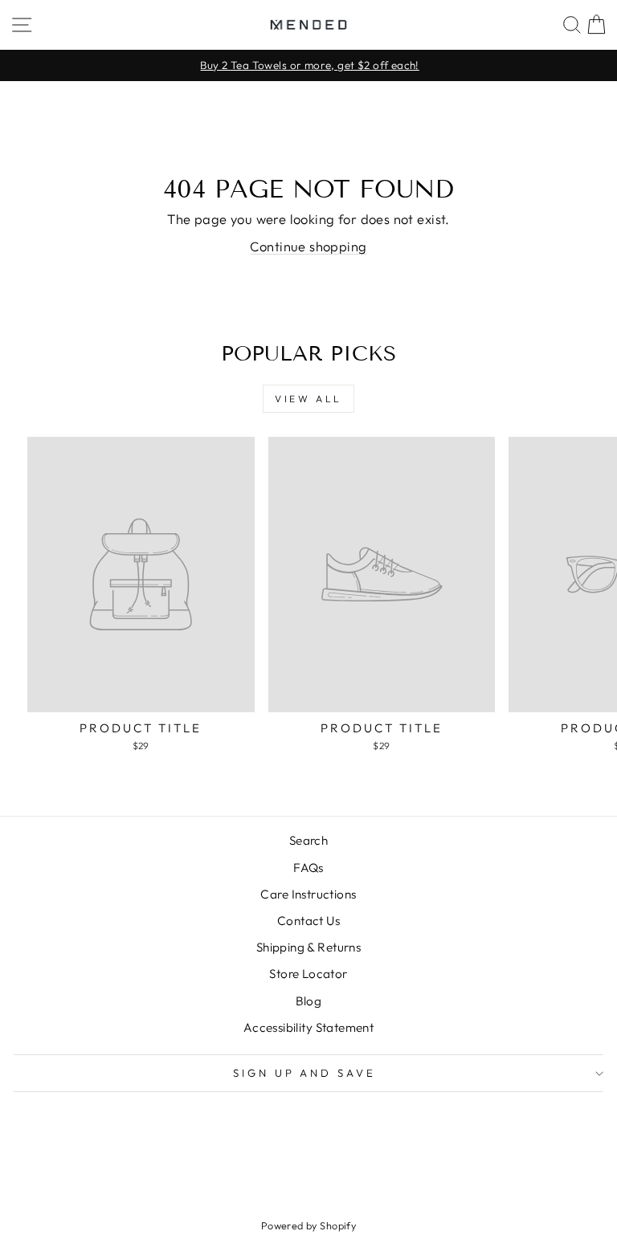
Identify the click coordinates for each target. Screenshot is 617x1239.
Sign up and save (305, 1072)
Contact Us (308, 920)
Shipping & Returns (308, 947)
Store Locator (308, 973)
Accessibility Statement (308, 1027)
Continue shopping (308, 246)
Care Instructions (308, 894)
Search (308, 840)
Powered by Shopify (308, 1225)
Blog (309, 1001)
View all (308, 399)
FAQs (308, 867)
